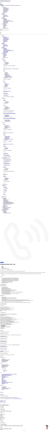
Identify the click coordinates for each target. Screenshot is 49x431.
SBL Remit (6, 188)
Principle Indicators (5, 22)
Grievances (3, 196)
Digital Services (4, 157)
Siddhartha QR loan (7, 108)
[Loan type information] (0, 316)
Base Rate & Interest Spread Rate (6, 359)
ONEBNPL (3, 383)
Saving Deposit (7, 62)
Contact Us (3, 13)
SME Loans (6, 106)
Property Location (4, 321)
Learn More (1, 336)
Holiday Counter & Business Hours (6, 374)
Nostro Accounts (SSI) (7, 120)
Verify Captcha (2, 327)
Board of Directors (5, 8)
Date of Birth (3, 307)
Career (2, 379)
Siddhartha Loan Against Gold (8, 77)
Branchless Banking (5, 16)
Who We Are (5, 7)
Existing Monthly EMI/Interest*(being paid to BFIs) (8, 319)
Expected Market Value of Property (6, 322)
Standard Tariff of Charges (5, 360)
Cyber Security (3, 377)
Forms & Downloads (5, 201)
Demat (6, 83)
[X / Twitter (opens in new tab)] (0, 390)
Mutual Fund (6, 85)
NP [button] (0, 33)
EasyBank (4, 211)
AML (2, 378)
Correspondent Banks (7, 121)
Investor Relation (4, 18)
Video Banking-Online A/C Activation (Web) (8, 203)
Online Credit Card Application (5, 365)
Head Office (4, 44)
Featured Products (5, 200)
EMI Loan (4, 198)
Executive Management (6, 9)
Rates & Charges (11, 132)
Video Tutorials (5, 205)
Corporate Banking (7, 107)
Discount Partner (4, 380)
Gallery (4, 27)
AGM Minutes (5, 19)
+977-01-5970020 (4, 386)
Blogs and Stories (5, 57)
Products (3, 266)
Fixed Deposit (6, 63)
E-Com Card (6, 147)
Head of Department (5, 39)
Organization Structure (6, 37)
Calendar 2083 (5, 370)
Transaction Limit (4, 361)
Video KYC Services (7, 161)
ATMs (4, 46)
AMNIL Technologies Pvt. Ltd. (18, 398)
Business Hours (5, 12)
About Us (3, 6)
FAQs (4, 204)
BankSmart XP (7, 168)
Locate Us (3, 14)
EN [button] (0, 3)
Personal (3, 58)
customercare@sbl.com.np (5, 388)
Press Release (5, 55)
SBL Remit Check (5, 208)
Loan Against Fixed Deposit (8, 76)
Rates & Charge (5, 153)
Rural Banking (6, 116)
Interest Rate (4, 199)
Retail (2, 267)
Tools (5, 206)
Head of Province (5, 10)
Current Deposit (7, 102)
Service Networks (5, 15)
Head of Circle (5, 11)
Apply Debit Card (5, 132)
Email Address (3, 308)
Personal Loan (6, 74)
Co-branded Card (7, 138)
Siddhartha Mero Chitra (8, 127)
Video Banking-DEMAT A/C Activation (8, 202)
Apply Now (4, 336)
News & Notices (4, 23)
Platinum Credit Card (7, 136)
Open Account (1, 262)
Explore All (3, 367)
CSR (4, 42)
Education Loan (7, 73)
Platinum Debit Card (7, 126)
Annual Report (5, 48)
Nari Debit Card (7, 125)
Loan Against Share (7, 75)
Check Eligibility (2, 328)
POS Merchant (6, 178)
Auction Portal (6, 209)
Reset (1, 429)
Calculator (1, 400)
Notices (4, 26)
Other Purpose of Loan (4, 320)
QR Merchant (6, 179)
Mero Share (6, 84)
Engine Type (3, 324)
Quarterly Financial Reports (6, 20)
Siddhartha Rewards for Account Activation (7, 382)
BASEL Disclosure (5, 21)
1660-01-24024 (4, 387)
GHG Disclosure (5, 52)
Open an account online (15, 68)
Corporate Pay (5, 184)
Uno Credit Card (7, 137)
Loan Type (3, 314)
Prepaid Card (6, 148)
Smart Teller (6, 169)
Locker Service (7, 94)
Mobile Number (3, 309)
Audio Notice (5, 25)
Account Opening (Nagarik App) (7, 68)
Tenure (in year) (3, 317)
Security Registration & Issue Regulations (8, 50)
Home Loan (6, 72)
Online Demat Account (4, 366)
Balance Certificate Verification (7, 207)
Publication (4, 24)
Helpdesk (3, 17)
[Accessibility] (0, 403)
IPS (5, 192)
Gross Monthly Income (4, 318)
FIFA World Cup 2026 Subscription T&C (7, 375)
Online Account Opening (5, 364)
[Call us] (24, 261)
